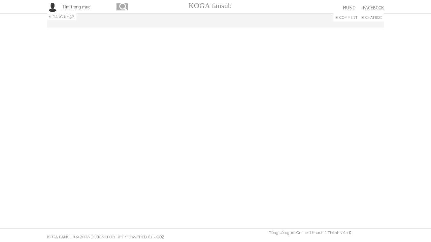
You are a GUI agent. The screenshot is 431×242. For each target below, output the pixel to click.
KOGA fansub (210, 5)
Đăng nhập (63, 16)
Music (349, 7)
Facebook (373, 7)
